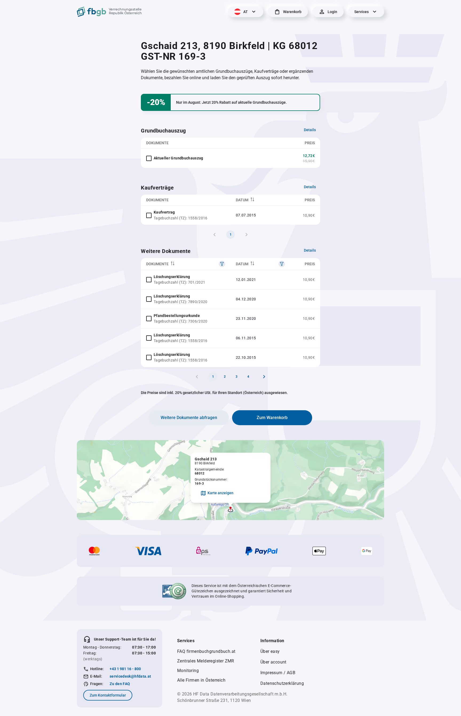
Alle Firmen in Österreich (201, 680)
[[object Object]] (222, 264)
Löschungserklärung (172, 277)
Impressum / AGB (277, 672)
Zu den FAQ (120, 684)
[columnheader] (260, 200)
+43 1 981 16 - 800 (125, 669)
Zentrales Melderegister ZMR (205, 660)
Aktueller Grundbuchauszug (178, 158)
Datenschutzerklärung (282, 683)
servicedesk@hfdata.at (130, 676)
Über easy (270, 651)
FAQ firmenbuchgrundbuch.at (206, 651)
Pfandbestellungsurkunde (177, 315)
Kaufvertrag (164, 212)
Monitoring (188, 670)
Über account (273, 662)
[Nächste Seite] (264, 376)
